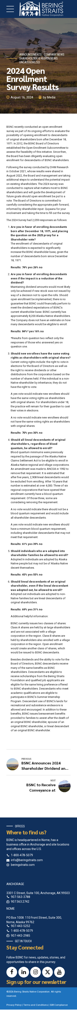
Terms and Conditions (35, 1004)
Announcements (30, 54)
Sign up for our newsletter (36, 981)
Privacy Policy (13, 1004)
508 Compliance (59, 1004)
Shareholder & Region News (38, 58)
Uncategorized (29, 62)
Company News (54, 54)
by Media (49, 97)
